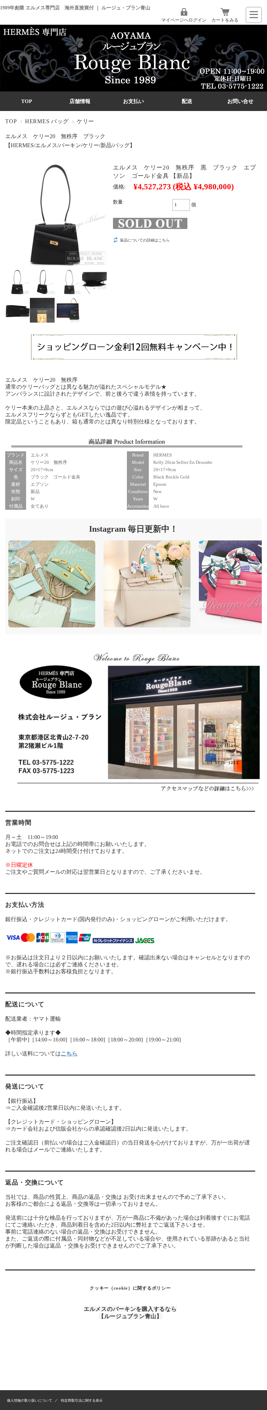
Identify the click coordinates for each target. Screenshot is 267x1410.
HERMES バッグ (47, 121)
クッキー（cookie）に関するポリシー (130, 1288)
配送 (187, 101)
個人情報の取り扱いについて (29, 1400)
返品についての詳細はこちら (145, 240)
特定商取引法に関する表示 (82, 1400)
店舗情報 (80, 101)
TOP (26, 101)
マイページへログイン (184, 20)
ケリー (85, 121)
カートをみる (224, 20)
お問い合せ (240, 101)
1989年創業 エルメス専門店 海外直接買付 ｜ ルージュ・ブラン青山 (75, 7)
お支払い (133, 101)
